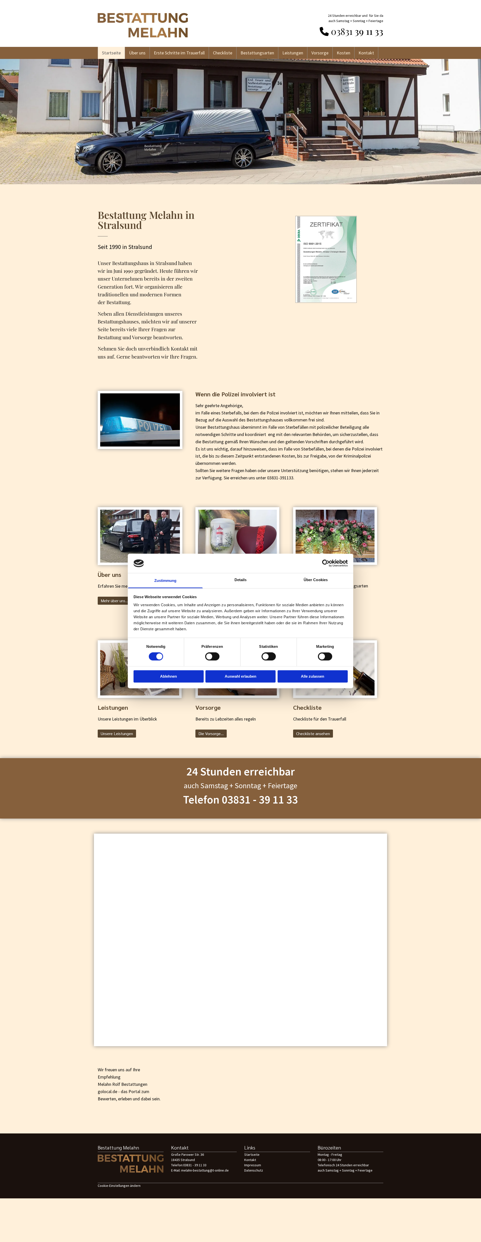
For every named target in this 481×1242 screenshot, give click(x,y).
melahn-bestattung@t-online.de (205, 1170)
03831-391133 (280, 478)
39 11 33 (367, 31)
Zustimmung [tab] (165, 580)
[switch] (212, 657)
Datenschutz (253, 1170)
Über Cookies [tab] (316, 580)
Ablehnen (168, 676)
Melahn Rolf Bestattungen (122, 1084)
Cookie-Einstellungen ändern (119, 1185)
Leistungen (292, 53)
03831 (341, 31)
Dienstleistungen (144, 313)
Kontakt (366, 53)
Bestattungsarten (257, 53)
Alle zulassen (312, 676)
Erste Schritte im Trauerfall (179, 53)
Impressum (252, 1165)
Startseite (111, 53)
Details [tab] (240, 580)
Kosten (343, 53)
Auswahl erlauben (240, 676)
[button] (114, 601)
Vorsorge (319, 53)
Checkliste (222, 53)
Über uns (137, 53)
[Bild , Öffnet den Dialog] (326, 259)
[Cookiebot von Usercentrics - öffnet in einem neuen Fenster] (326, 563)
